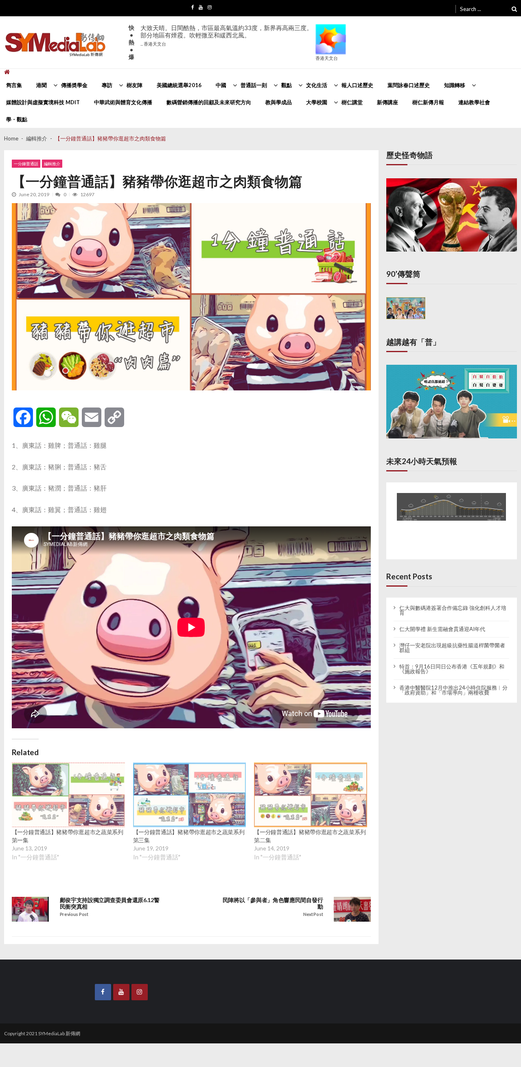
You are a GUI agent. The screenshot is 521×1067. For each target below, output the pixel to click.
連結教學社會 (474, 102)
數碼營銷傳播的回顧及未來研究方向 (208, 102)
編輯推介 (52, 163)
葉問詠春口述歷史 (408, 85)
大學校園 (316, 102)
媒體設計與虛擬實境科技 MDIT (43, 102)
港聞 (41, 85)
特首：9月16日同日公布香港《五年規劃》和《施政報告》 (451, 662)
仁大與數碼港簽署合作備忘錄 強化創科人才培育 (452, 604)
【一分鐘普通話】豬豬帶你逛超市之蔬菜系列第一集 (67, 836)
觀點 (286, 85)
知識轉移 (454, 85)
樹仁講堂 (352, 102)
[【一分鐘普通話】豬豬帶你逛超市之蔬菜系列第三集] (189, 794)
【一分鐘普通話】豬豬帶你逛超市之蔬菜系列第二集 (310, 836)
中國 (221, 85)
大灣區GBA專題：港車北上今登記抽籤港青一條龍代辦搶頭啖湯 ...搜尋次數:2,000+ (226, 39)
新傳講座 (387, 102)
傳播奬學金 (74, 85)
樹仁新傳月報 (428, 102)
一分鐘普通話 (26, 163)
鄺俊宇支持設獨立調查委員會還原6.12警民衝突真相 (110, 903)
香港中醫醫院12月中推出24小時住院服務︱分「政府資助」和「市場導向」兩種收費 (453, 683)
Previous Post (74, 914)
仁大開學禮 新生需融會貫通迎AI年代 (442, 622)
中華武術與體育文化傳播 (123, 102)
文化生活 (316, 85)
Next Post (313, 914)
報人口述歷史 (357, 85)
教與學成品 (278, 102)
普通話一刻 (254, 85)
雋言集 (14, 85)
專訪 (107, 85)
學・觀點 (16, 119)
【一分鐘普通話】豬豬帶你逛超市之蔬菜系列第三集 (189, 836)
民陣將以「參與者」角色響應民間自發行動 (273, 903)
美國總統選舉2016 (179, 85)
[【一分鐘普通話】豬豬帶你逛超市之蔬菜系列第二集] (310, 794)
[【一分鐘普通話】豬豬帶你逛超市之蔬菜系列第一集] (68, 794)
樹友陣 (134, 85)
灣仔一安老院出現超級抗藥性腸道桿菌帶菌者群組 (452, 641)
